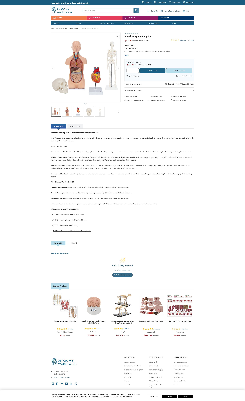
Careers (126, 381)
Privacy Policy (153, 381)
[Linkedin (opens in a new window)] (139, 84)
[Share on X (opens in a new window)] (137, 84)
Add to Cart (66, 340)
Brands (176, 385)
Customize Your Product (179, 100)
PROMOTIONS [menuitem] (128, 23)
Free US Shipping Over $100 (135, 100)
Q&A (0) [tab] (74, 243)
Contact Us (127, 373)
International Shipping (156, 370)
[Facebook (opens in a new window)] (57, 384)
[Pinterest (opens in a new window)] (141, 84)
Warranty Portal (154, 373)
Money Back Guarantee (181, 366)
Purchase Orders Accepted (157, 100)
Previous (53, 112)
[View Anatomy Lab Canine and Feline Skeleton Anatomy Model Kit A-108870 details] (122, 306)
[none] (85, 67)
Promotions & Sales (180, 381)
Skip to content (5, 2)
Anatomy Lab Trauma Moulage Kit (151, 321)
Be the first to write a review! (122, 275)
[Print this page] (135, 84)
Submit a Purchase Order (132, 366)
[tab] (58, 126)
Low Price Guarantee (180, 362)
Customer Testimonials (156, 377)
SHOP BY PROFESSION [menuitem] (107, 23)
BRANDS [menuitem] (78, 23)
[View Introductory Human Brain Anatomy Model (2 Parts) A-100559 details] (94, 306)
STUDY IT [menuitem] (59, 18)
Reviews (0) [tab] (58, 243)
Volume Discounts (179, 370)
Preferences (153, 396)
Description (58, 126)
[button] (133, 76)
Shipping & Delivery (173, 84)
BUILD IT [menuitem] (166, 18)
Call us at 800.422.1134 (62, 378)
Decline (170, 396)
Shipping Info (153, 362)
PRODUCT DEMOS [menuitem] (153, 23)
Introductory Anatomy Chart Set (65, 321)
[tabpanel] (122, 183)
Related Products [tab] (60, 286)
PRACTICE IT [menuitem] (96, 18)
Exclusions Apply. (83, 3)
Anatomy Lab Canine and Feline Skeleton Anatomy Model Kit (122, 322)
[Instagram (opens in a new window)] (53, 384)
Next (119, 112)
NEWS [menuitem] (174, 23)
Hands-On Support (131, 96)
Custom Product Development (133, 370)
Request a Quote (129, 362)
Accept (185, 396)
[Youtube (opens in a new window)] (62, 384)
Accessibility (128, 377)
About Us (127, 385)
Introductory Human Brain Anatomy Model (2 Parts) (93, 322)
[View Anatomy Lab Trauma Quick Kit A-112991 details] (180, 306)
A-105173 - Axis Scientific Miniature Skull (65, 225)
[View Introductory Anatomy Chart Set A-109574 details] (65, 306)
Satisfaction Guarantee (179, 96)
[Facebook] (130, 84)
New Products (178, 377)
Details (126, 55)
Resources (75, 126)
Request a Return (154, 366)
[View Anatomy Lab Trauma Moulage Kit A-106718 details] (151, 306)
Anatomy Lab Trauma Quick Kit (180, 321)
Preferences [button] (129, 396)
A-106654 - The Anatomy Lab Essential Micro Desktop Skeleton (72, 231)
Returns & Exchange (188, 84)
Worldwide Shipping (156, 96)
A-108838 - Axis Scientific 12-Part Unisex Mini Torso (68, 214)
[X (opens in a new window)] (76, 384)
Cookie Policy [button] (90, 396)
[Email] (132, 84)
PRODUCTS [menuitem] (55, 23)
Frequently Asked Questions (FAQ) (158, 386)
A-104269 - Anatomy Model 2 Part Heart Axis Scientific (69, 220)
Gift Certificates (178, 373)
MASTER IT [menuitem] (132, 18)
